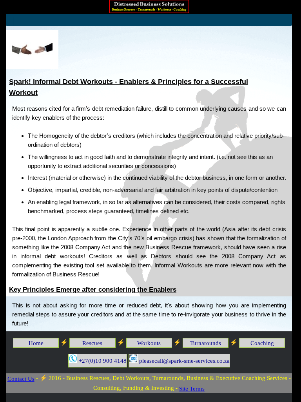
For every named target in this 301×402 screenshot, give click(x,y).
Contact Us (20, 378)
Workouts (149, 343)
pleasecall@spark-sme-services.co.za (184, 360)
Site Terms (192, 388)
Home (36, 343)
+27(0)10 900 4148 (102, 360)
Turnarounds (205, 343)
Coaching (262, 343)
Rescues (92, 343)
